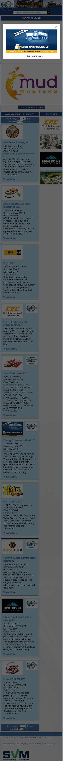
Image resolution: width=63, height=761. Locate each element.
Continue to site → (33, 56)
